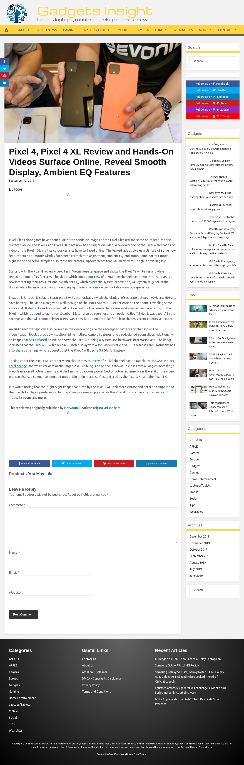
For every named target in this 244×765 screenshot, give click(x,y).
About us (88, 665)
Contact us (89, 659)
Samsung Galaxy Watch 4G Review (177, 665)
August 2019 (198, 562)
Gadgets (24, 30)
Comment (17, 505)
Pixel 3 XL (135, 376)
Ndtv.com (71, 408)
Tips (192, 505)
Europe (161, 30)
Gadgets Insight (95, 10)
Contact (225, 30)
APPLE (194, 446)
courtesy (94, 276)
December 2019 (200, 536)
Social (193, 498)
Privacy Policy (91, 685)
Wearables (183, 30)
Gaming (69, 30)
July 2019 (196, 569)
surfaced (40, 340)
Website (15, 592)
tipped (36, 313)
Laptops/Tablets (96, 30)
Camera (142, 30)
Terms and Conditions (96, 691)
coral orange (18, 366)
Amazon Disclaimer (94, 672)
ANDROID (196, 440)
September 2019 (200, 556)
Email (14, 572)
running (93, 340)
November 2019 (200, 543)
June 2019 (196, 575)
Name (14, 552)
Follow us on (212, 83)
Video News (47, 30)
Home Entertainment (203, 479)
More (203, 30)
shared (20, 350)
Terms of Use (187, 747)
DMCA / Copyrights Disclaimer (101, 678)
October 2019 (198, 549)
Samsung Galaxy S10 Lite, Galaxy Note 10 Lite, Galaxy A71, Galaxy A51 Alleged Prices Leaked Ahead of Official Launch (189, 676)
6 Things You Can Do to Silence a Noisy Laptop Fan (188, 659)
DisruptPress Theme (136, 754)
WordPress (114, 754)
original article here (107, 408)
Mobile (124, 30)
